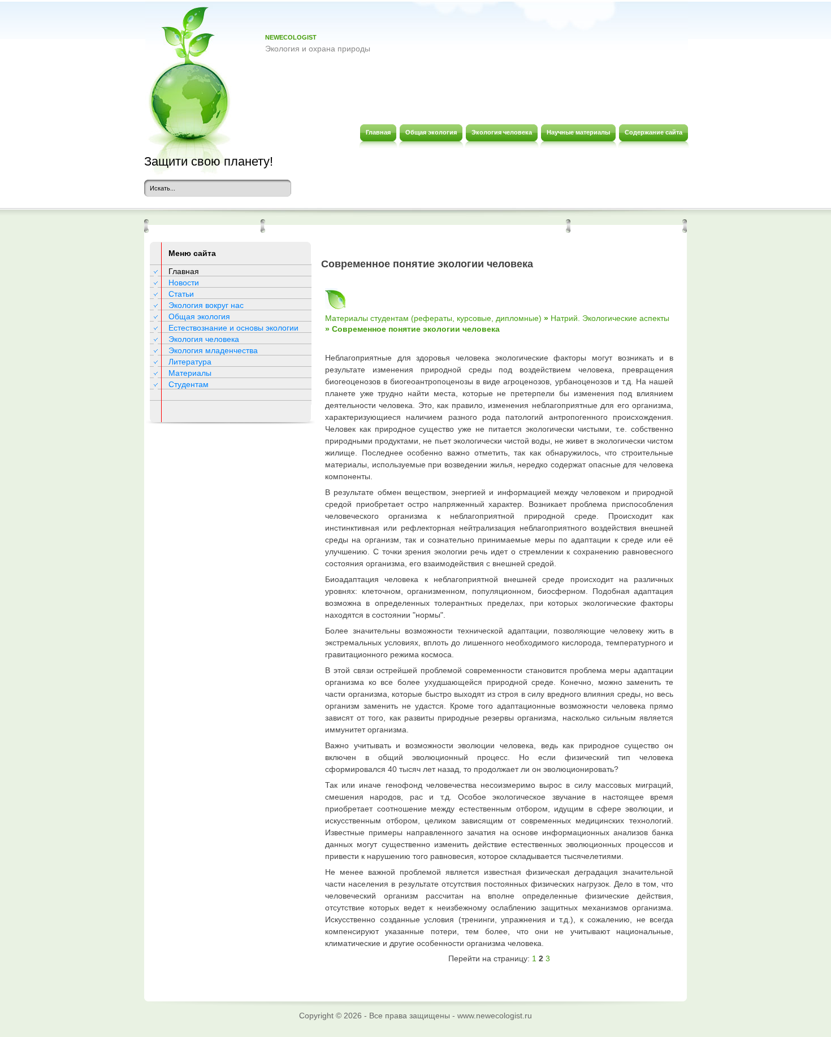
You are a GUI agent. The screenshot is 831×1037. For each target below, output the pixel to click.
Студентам (188, 384)
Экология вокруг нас (206, 305)
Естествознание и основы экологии (233, 327)
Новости (183, 282)
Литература (189, 361)
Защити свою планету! (208, 161)
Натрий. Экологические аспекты (610, 318)
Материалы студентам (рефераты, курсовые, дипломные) (433, 318)
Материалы (189, 373)
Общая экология (199, 316)
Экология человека (203, 339)
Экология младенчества (213, 350)
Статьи (181, 293)
